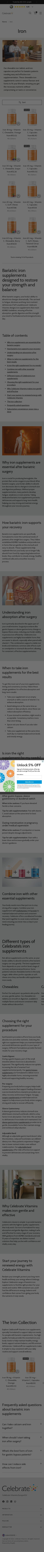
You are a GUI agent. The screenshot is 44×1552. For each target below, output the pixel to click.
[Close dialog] (43, 761)
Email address (20, 774)
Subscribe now (29, 782)
